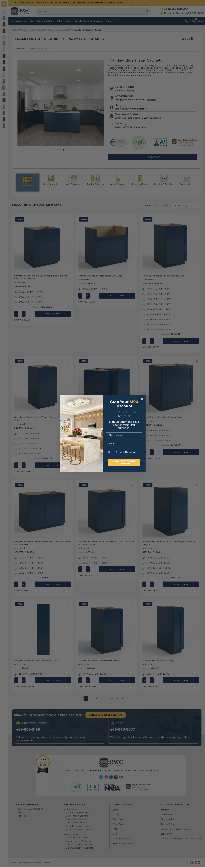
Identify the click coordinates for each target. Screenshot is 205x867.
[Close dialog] (142, 399)
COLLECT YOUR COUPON (124, 462)
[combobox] (110, 452)
